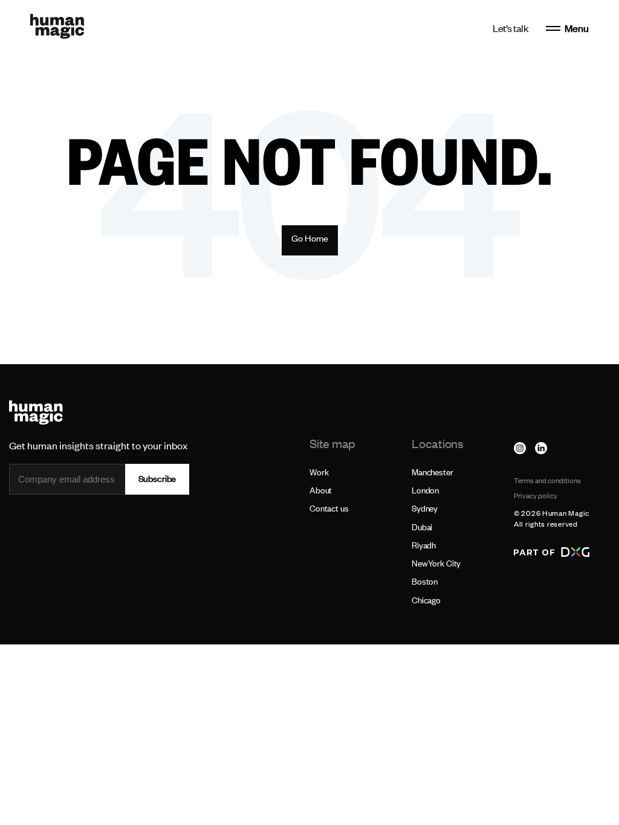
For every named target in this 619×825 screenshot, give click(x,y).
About (321, 490)
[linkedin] (541, 448)
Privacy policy (535, 495)
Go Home (309, 238)
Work (319, 472)
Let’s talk (510, 28)
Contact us (329, 508)
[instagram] (520, 448)
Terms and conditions (547, 480)
